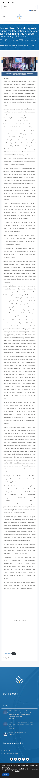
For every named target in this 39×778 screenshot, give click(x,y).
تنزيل (14, 653)
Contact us (6, 750)
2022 (21, 40)
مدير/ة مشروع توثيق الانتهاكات (17, 732)
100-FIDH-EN (7, 653)
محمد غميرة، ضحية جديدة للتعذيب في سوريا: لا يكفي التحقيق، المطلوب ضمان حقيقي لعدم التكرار (21, 724)
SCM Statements (11, 40)
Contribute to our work (10, 753)
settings (17, 771)
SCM (1, 40)
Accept (6, 774)
